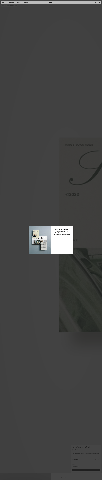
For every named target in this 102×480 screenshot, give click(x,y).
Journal (26, 2)
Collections (11, 2)
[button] (95, 2)
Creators (19, 2)
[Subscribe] (70, 250)
